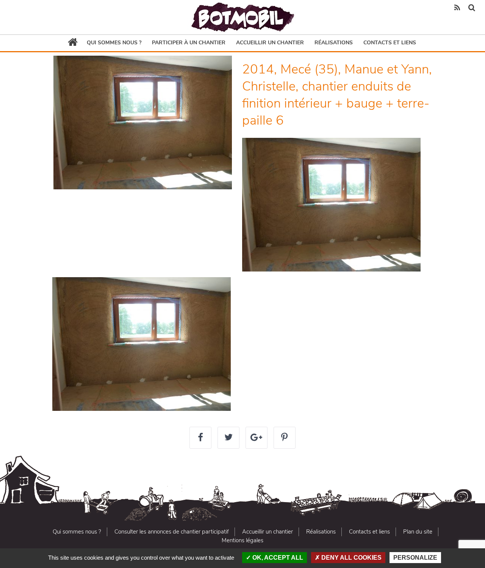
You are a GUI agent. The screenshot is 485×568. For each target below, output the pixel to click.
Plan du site (417, 531)
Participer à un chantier (188, 42)
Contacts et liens (389, 42)
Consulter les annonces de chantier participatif (171, 531)
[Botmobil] (242, 17)
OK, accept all (277, 557)
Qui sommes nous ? (114, 42)
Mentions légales (242, 540)
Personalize (415, 557)
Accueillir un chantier (270, 42)
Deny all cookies (351, 557)
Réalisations (333, 42)
